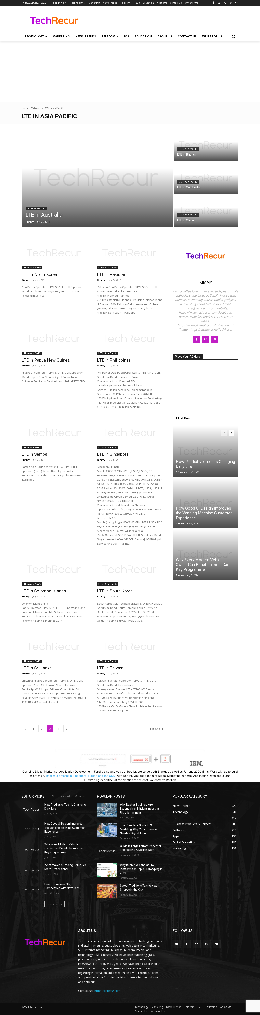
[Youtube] (236, 3)
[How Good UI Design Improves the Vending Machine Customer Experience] (205, 503)
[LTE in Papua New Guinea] (54, 338)
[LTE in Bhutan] (206, 145)
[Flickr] (196, 944)
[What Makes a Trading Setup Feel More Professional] (31, 870)
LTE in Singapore (113, 454)
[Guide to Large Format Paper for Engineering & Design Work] (107, 851)
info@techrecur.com (107, 991)
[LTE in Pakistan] (130, 253)
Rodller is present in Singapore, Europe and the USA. (81, 775)
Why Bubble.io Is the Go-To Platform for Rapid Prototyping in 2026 (141, 869)
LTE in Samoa (34, 454)
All (53, 796)
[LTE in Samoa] (54, 432)
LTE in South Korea (115, 591)
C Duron (180, 472)
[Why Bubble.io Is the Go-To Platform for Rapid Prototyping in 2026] (107, 870)
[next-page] (66, 728)
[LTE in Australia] (97, 178)
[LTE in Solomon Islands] (54, 569)
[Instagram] (219, 3)
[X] (225, 3)
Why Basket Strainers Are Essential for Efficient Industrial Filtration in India (139, 808)
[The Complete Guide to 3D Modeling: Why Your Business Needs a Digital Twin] (107, 830)
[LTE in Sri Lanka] (54, 646)
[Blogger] (177, 944)
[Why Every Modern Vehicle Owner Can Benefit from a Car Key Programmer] (205, 554)
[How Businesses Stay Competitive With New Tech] (31, 889)
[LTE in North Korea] (54, 253)
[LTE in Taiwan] (130, 646)
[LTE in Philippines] (130, 338)
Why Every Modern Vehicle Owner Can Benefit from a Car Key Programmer (202, 564)
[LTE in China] (206, 211)
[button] (233, 36)
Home (25, 108)
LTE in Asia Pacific (36, 208)
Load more (53, 904)
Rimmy (26, 279)
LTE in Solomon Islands (44, 591)
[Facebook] (213, 3)
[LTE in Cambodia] (206, 178)
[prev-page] (25, 728)
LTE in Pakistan (111, 274)
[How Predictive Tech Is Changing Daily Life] (205, 451)
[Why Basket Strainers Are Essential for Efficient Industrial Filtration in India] (107, 810)
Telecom (36, 108)
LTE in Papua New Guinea (46, 360)
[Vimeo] (230, 3)
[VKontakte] (217, 944)
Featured (65, 796)
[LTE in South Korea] (130, 569)
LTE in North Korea (39, 274)
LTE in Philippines (114, 360)
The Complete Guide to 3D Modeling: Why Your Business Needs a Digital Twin (138, 829)
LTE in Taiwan (110, 668)
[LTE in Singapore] (130, 432)
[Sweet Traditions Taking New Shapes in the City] (107, 891)
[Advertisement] (130, 71)
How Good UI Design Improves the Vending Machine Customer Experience (204, 513)
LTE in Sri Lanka (37, 668)
